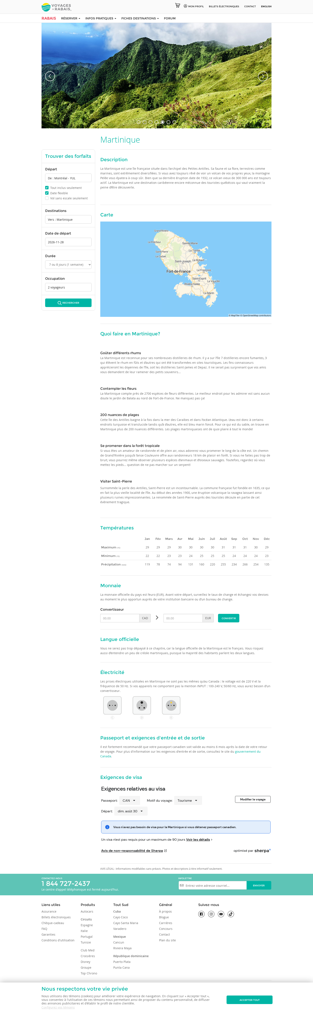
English (266, 6)
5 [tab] (162, 122)
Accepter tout (250, 1000)
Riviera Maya (122, 948)
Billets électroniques (56, 917)
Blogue (164, 917)
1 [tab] (139, 122)
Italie (84, 931)
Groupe (86, 967)
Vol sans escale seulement (67, 198)
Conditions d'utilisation (58, 940)
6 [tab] (168, 122)
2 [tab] (145, 122)
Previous (50, 76)
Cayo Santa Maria (125, 923)
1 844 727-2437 (66, 883)
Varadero (119, 929)
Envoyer (259, 885)
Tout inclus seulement (64, 187)
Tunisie (86, 942)
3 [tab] (150, 122)
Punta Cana (121, 967)
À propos (165, 911)
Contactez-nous (52, 878)
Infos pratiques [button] (99, 18)
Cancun (118, 942)
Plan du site (167, 940)
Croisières (88, 956)
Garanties (48, 934)
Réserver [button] (69, 18)
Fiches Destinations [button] (139, 18)
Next (263, 76)
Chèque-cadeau (53, 923)
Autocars (87, 911)
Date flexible (57, 193)
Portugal (87, 937)
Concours (165, 929)
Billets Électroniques (224, 6)
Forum (170, 18)
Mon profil (196, 6)
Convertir (229, 618)
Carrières (165, 923)
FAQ (44, 929)
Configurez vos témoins (58, 1007)
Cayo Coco (120, 917)
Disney (85, 962)
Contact (250, 6)
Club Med (88, 950)
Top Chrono (89, 973)
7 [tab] (174, 122)
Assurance (49, 911)
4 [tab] (156, 122)
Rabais (49, 18)
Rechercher (70, 302)
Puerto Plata (122, 962)
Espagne (87, 925)
